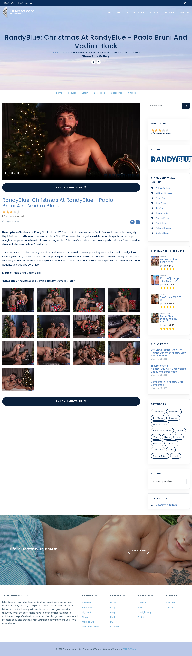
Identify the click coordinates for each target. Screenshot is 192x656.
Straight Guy (160, 455)
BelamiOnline (163, 188)
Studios (154, 12)
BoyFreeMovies (25, 3)
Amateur (158, 411)
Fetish (180, 430)
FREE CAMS (169, 12)
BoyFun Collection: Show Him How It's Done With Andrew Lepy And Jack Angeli (168, 352)
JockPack (161, 203)
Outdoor (171, 443)
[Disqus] (71, 450)
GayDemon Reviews (166, 504)
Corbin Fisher (163, 218)
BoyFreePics (9, 3)
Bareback (174, 411)
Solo (170, 449)
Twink (175, 455)
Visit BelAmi (137, 550)
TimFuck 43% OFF (170, 297)
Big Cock (158, 417)
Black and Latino (162, 430)
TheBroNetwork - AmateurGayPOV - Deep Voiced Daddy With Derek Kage (168, 368)
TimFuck (160, 208)
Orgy (156, 436)
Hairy (167, 436)
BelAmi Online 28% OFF (168, 261)
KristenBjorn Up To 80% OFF (169, 279)
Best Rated (99, 92)
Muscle (157, 443)
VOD (182, 12)
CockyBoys (161, 223)
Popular (65, 52)
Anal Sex (158, 449)
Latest (85, 92)
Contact (170, 602)
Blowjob (173, 417)
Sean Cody (162, 198)
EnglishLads (162, 213)
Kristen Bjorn (162, 233)
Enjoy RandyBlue (70, 187)
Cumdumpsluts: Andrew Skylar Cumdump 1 (167, 383)
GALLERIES (122, 12)
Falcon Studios (163, 227)
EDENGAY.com (129, 649)
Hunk (178, 436)
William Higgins (164, 193)
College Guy (160, 424)
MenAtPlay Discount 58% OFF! (168, 318)
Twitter (170, 607)
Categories (139, 12)
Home (110, 12)
